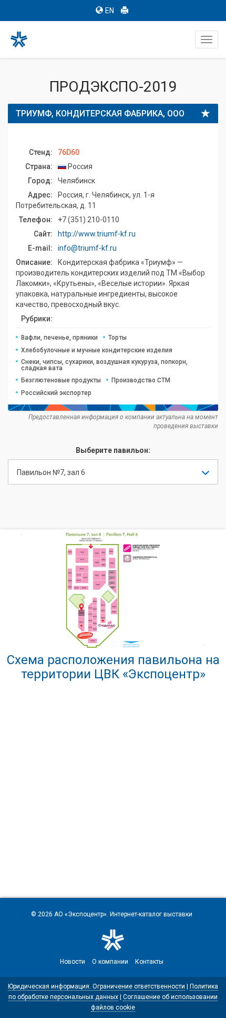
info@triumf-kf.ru (87, 248)
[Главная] (24, 39)
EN (109, 10)
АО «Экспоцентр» (80, 914)
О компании (110, 961)
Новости (72, 961)
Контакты (149, 961)
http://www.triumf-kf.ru (97, 234)
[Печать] (124, 10)
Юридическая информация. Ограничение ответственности (96, 986)
